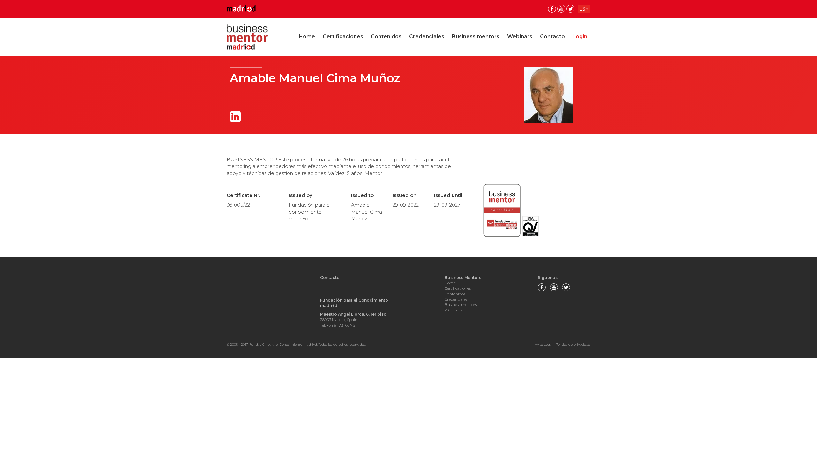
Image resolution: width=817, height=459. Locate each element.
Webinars (519, 36)
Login (580, 36)
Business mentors (475, 36)
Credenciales (426, 36)
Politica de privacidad (573, 344)
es (582, 9)
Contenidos (386, 36)
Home (307, 36)
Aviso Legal (544, 344)
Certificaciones (343, 36)
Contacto (552, 36)
